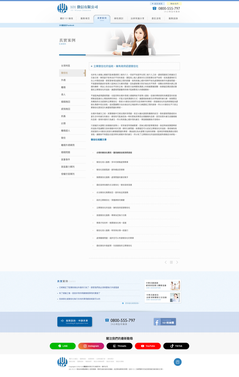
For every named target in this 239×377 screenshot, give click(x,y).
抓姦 (63, 116)
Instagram (93, 346)
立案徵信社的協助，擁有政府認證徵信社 (113, 208)
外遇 (63, 80)
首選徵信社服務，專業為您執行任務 (111, 215)
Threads (122, 346)
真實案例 (101, 19)
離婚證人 (65, 130)
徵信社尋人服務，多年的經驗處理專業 (112, 162)
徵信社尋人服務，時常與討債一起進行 (112, 230)
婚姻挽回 (65, 102)
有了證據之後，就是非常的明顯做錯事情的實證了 (79, 293)
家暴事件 (65, 159)
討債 (63, 123)
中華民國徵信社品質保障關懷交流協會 (163, 297)
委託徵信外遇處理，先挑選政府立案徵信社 (114, 246)
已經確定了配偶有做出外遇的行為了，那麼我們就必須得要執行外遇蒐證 (89, 287)
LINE (65, 346)
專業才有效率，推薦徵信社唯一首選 (111, 223)
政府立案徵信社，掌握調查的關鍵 (110, 200)
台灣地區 (65, 65)
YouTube (150, 346)
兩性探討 (118, 19)
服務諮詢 (173, 19)
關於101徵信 (73, 359)
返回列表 (171, 262)
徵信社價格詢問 (99, 361)
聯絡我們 (174, 3)
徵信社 (64, 73)
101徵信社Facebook (66, 25)
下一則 (177, 262)
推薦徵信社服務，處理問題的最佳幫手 (112, 177)
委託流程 (156, 19)
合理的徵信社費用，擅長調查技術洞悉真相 (114, 153)
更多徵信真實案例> (132, 303)
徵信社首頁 (110, 361)
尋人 (63, 94)
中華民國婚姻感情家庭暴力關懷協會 (163, 285)
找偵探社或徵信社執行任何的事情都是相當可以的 (79, 299)
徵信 (63, 138)
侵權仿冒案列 (68, 174)
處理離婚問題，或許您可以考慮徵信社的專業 (115, 238)
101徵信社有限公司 (77, 8)
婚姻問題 (65, 152)
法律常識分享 (137, 19)
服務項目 (84, 19)
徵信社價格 (120, 361)
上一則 (166, 262)
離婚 (63, 87)
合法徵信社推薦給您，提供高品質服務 (112, 192)
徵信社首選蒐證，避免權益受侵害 (110, 170)
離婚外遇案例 (68, 145)
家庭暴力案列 (68, 167)
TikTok (178, 346)
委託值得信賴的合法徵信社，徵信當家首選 (114, 185)
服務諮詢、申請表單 (75, 322)
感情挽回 (65, 109)
